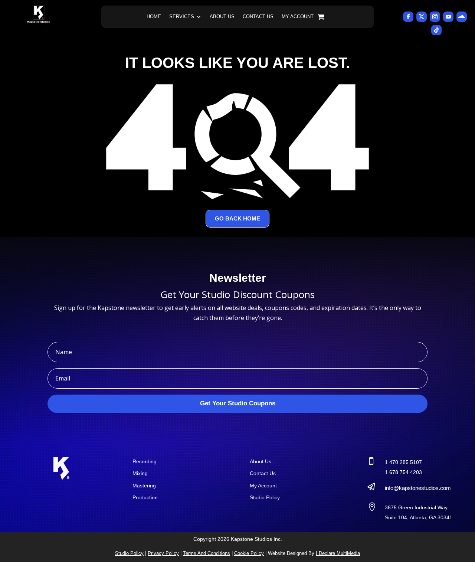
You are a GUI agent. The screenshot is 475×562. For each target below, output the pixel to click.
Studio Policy (265, 497)
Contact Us (258, 16)
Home (154, 16)
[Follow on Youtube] (448, 17)
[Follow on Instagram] (435, 17)
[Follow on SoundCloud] (461, 17)
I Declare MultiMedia (338, 553)
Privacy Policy (163, 553)
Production (145, 497)
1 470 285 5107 (403, 462)
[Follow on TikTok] (436, 30)
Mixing (140, 473)
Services (181, 16)
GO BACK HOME (237, 218)
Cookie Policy (249, 553)
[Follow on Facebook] (408, 17)
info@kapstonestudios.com (418, 488)
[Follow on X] (421, 17)
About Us (222, 16)
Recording (144, 461)
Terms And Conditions (206, 553)
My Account (298, 16)
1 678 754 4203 (403, 472)
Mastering (144, 486)
